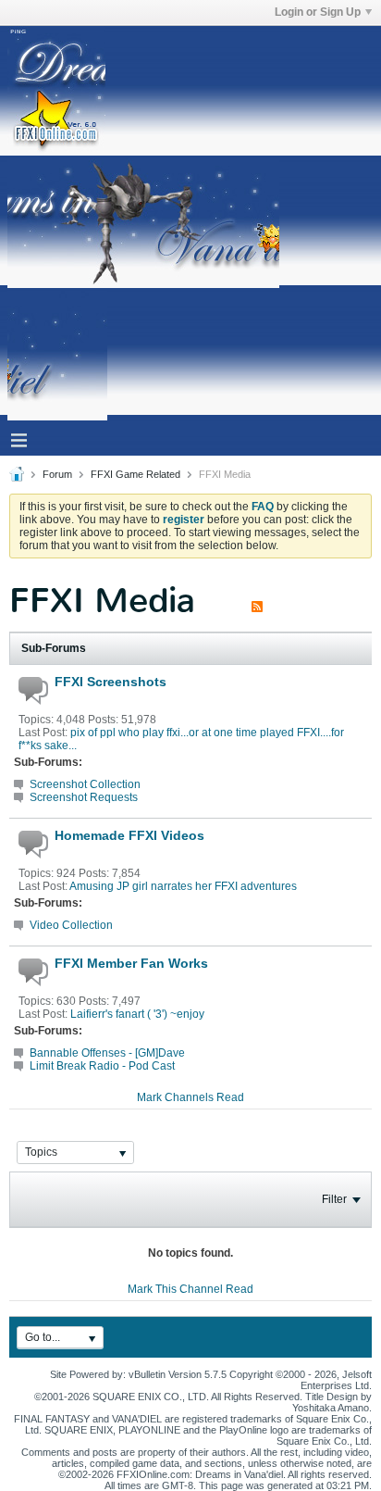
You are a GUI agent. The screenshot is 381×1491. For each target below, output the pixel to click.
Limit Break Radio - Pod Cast (102, 1065)
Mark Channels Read (190, 1097)
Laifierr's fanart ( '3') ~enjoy (137, 1014)
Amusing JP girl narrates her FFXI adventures (183, 886)
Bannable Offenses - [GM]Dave (107, 1052)
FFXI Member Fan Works (131, 963)
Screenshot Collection (85, 784)
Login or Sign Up (318, 12)
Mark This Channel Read (190, 1289)
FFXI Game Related (135, 474)
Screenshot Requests (84, 797)
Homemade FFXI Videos (129, 835)
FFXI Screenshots (110, 681)
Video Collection (71, 925)
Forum (57, 474)
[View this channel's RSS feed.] (257, 600)
